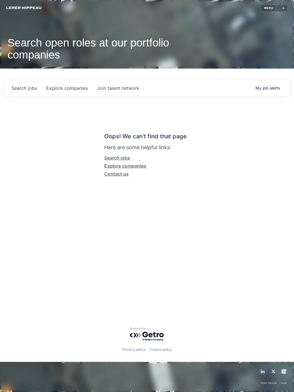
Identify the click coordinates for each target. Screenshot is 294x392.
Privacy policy (133, 349)
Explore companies (125, 166)
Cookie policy (161, 349)
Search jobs (117, 158)
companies (67, 88)
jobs (24, 88)
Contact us (116, 174)
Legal (284, 383)
